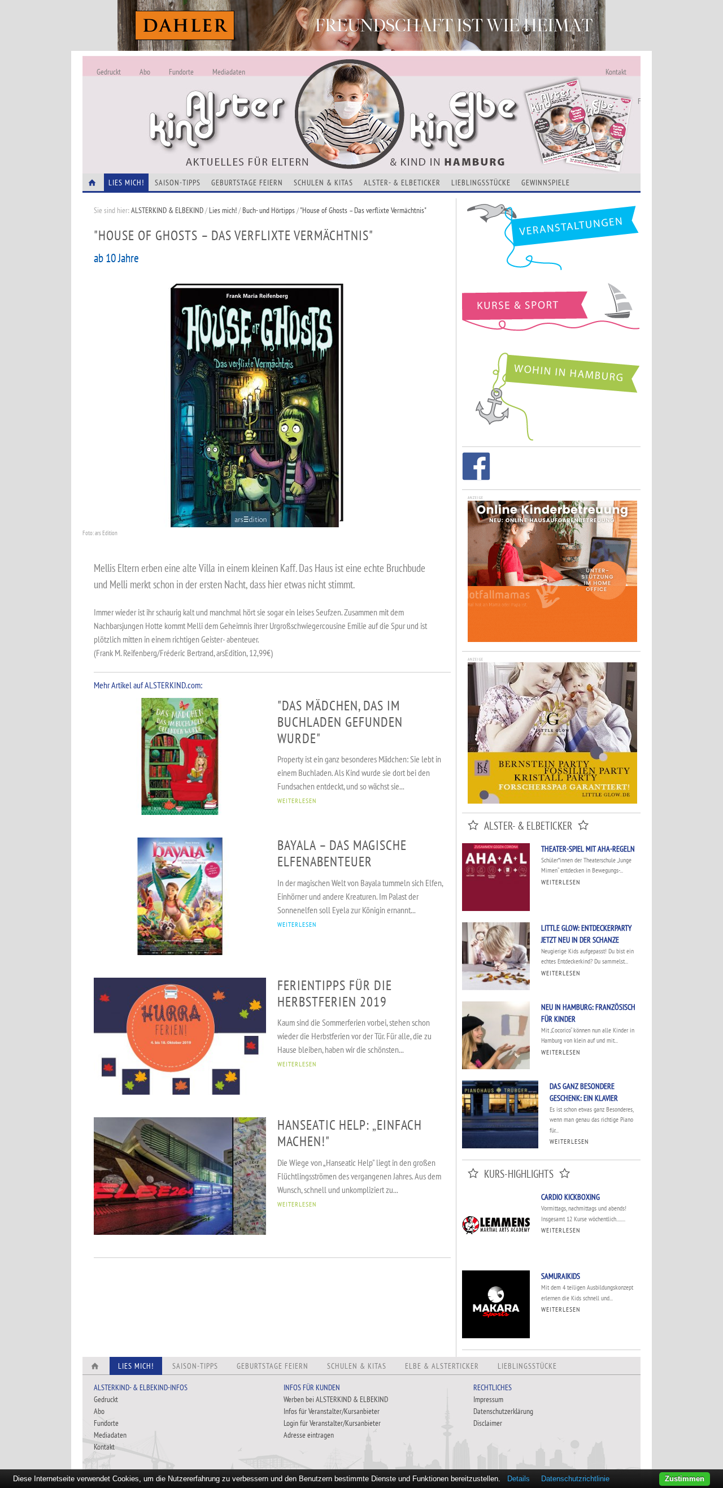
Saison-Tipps (178, 182)
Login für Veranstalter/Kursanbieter (332, 1423)
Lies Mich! (126, 182)
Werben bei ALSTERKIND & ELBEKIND (336, 1399)
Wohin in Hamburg (551, 394)
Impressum (488, 1399)
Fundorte (181, 72)
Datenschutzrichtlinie (575, 1478)
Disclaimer (487, 1423)
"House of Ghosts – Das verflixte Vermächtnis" (363, 210)
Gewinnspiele (545, 182)
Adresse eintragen (309, 1435)
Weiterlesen (560, 882)
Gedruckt (109, 72)
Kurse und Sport (551, 313)
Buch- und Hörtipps (269, 210)
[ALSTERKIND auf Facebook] (476, 468)
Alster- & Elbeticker (402, 182)
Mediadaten (228, 72)
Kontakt (616, 72)
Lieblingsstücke (481, 182)
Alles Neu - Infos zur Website (269, 101)
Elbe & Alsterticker (442, 1366)
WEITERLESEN (296, 800)
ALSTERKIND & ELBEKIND (167, 210)
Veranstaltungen (551, 241)
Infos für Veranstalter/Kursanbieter (332, 1411)
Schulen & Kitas (323, 182)
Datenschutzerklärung (503, 1411)
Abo (145, 72)
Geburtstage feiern (247, 182)
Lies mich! (223, 210)
